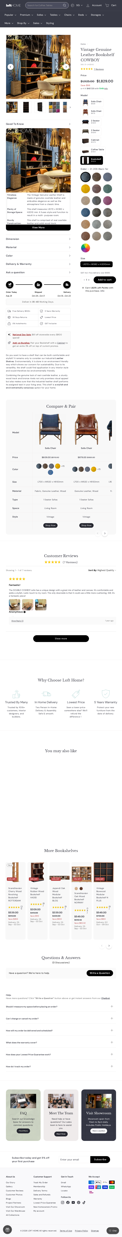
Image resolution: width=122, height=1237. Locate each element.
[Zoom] (38, 67)
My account (38, 1211)
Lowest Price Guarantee (44, 1203)
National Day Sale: (22, 334)
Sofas (40, 14)
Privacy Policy (81, 1230)
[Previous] (11, 67)
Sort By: (92, 570)
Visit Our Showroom (15, 1207)
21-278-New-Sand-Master (107, 212)
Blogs (8, 1199)
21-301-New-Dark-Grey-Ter (96, 224)
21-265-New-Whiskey (96, 201)
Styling (50, 23)
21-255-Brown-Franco (96, 189)
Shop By (22, 23)
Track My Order (40, 1182)
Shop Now (50, 525)
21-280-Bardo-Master (107, 201)
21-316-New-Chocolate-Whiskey (85, 236)
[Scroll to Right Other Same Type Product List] (109, 946)
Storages (96, 14)
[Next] (66, 67)
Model (84, 95)
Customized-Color (85, 248)
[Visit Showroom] (99, 1101)
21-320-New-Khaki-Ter (96, 236)
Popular (9, 14)
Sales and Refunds (41, 1194)
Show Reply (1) (17, 621)
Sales (36, 23)
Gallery (9, 1186)
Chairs (68, 14)
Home (83, 44)
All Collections (12, 1215)
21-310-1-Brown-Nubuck (107, 224)
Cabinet (61, 343)
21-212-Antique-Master (96, 177)
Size (83, 258)
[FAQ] (23, 1101)
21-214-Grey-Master (107, 177)
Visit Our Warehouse (15, 1211)
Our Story (10, 1182)
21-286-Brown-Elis (85, 224)
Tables (54, 14)
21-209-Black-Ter (85, 177)
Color (94, 169)
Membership (39, 1186)
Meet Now (61, 1134)
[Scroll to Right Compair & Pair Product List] (105, 533)
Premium (25, 14)
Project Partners (13, 1203)
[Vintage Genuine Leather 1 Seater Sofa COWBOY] (86, 429)
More (8, 23)
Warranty (37, 1199)
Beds (81, 14)
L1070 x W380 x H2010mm (96, 264)
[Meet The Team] (61, 1101)
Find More (23, 1131)
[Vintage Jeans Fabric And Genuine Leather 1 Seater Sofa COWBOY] (50, 429)
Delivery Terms (40, 1190)
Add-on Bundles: (21, 343)
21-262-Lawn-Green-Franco (107, 189)
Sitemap (95, 1230)
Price (83, 75)
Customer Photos (14, 1194)
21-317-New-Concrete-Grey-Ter (107, 236)
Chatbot (105, 998)
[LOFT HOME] (13, 5)
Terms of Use (66, 1230)
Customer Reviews (15, 1190)
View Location (98, 1131)
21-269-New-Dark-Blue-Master (85, 212)
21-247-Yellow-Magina (85, 189)
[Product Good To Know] (38, 179)
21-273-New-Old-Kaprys (96, 212)
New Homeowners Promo (45, 1207)
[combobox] (47, 5)
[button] (24, 612)
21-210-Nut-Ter (85, 201)
